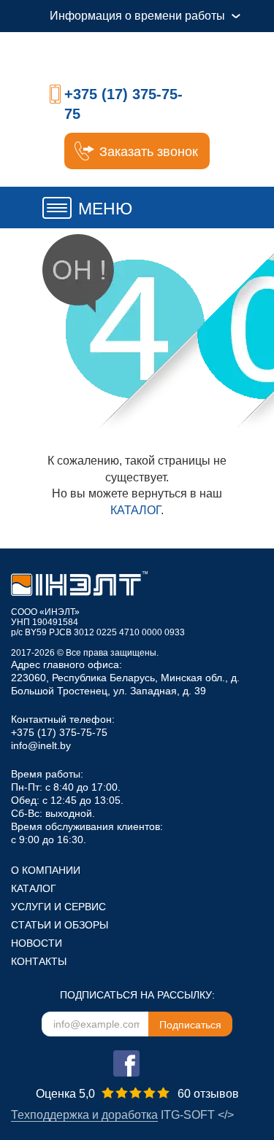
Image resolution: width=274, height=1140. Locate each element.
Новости (36, 943)
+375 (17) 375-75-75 (59, 732)
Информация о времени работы (137, 15)
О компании (45, 870)
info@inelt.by (41, 745)
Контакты (38, 961)
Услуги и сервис (58, 906)
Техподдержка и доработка (84, 1115)
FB (126, 1063)
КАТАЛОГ (135, 510)
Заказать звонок (148, 151)
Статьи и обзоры (59, 925)
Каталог (33, 888)
